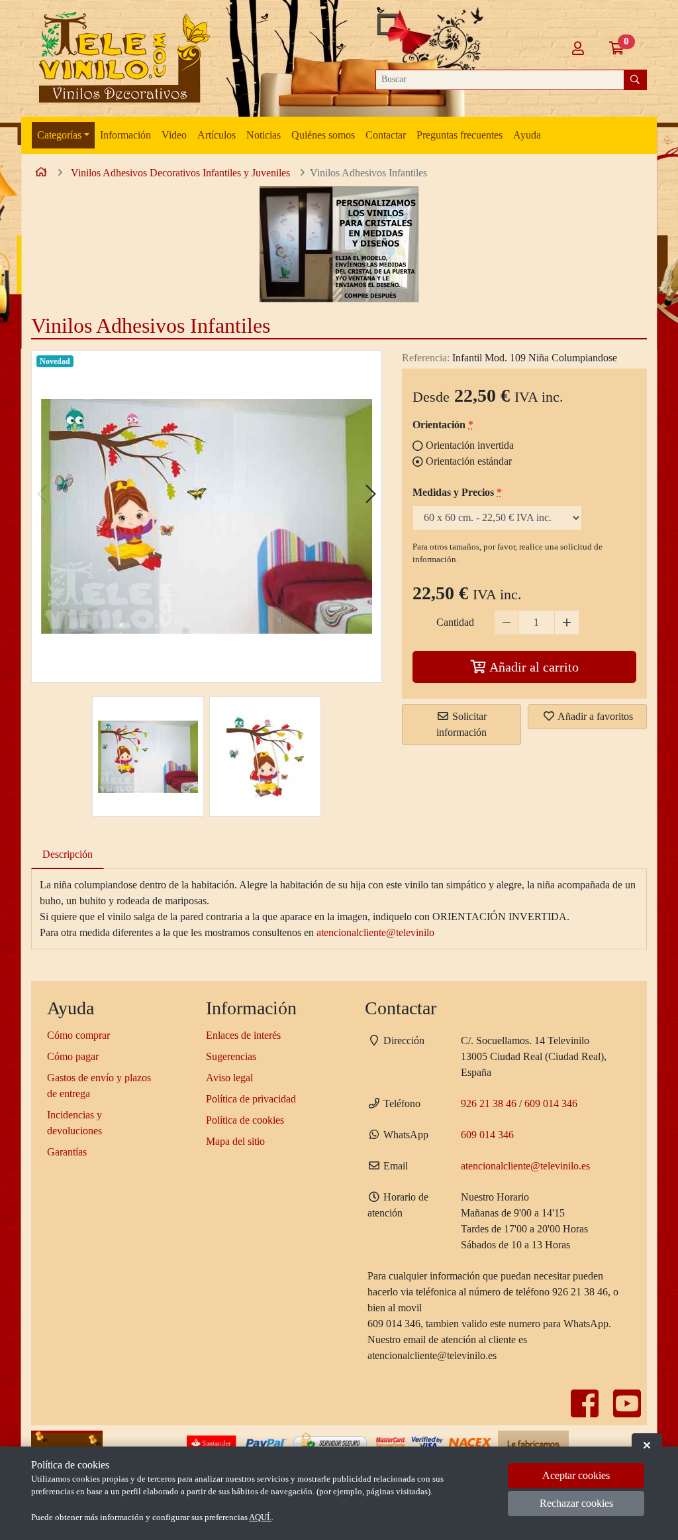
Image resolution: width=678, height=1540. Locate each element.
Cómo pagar (73, 1056)
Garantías (67, 1151)
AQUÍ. (260, 1517)
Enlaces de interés (243, 1035)
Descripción (67, 854)
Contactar (385, 135)
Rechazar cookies (576, 1503)
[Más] (566, 622)
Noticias (263, 135)
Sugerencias (231, 1056)
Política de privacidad (251, 1098)
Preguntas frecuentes (459, 135)
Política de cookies (245, 1120)
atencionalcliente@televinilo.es (525, 1165)
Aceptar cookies (576, 1475)
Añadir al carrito (533, 667)
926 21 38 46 (488, 1103)
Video (174, 135)
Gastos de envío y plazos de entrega (99, 1085)
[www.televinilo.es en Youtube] (627, 1411)
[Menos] (506, 622)
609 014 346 (550, 1103)
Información (125, 135)
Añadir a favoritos (594, 716)
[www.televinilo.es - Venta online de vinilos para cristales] (122, 58)
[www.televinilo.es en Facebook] (586, 1411)
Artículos (216, 135)
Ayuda (527, 135)
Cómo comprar (78, 1035)
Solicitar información (461, 724)
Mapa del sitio (235, 1141)
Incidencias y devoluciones (74, 1122)
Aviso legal (229, 1077)
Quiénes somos (323, 135)
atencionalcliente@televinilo (375, 932)
